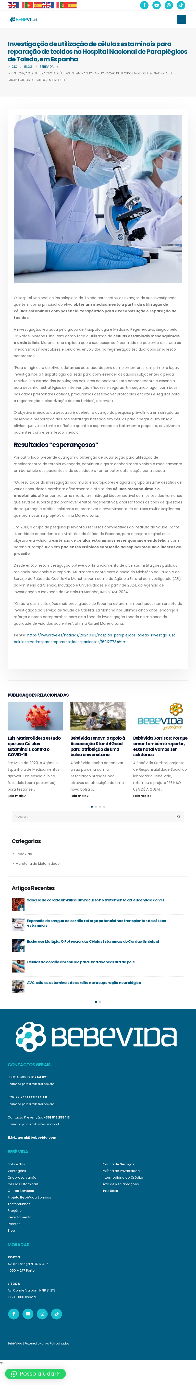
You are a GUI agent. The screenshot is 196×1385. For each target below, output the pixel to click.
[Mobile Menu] (181, 19)
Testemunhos (19, 1204)
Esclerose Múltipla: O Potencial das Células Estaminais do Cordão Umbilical (93, 941)
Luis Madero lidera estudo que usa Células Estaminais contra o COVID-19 (34, 746)
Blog (11, 1230)
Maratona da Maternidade (38, 863)
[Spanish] (38, 5)
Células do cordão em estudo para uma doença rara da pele (81, 962)
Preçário (15, 1210)
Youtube (27, 1314)
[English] (12, 5)
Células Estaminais (23, 1184)
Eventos (14, 1224)
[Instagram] (169, 5)
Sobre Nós (16, 1164)
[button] (92, 806)
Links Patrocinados (55, 1343)
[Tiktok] (181, 5)
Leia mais (16, 796)
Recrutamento (20, 1217)
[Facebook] (144, 5)
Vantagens (17, 1171)
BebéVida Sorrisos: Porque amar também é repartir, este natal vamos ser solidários (160, 746)
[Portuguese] (29, 5)
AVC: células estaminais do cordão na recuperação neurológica (84, 982)
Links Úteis (110, 1191)
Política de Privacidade (121, 1171)
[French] (20, 5)
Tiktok (56, 1314)
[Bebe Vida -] (23, 19)
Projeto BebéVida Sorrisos (29, 1197)
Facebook (13, 1314)
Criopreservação (22, 1177)
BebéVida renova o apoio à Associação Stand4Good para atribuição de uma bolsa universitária (97, 746)
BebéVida (24, 854)
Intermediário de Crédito (122, 1177)
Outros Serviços (21, 1191)
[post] (18, 904)
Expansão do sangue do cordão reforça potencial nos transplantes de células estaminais (96, 923)
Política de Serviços (118, 1164)
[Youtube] (156, 5)
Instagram (42, 1314)
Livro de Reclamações (120, 1184)
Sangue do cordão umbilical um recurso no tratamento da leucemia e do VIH (95, 900)
